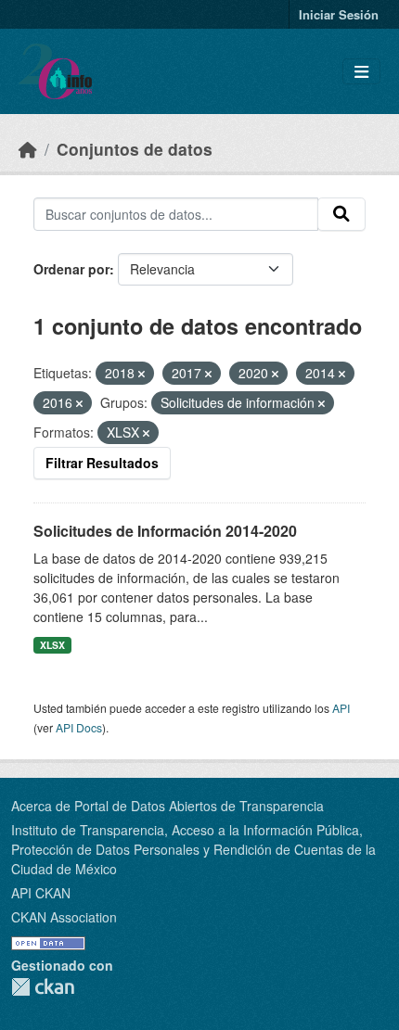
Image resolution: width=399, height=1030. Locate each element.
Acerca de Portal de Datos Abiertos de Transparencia (167, 805)
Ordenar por (71, 269)
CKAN (42, 987)
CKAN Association (64, 917)
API (341, 708)
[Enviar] (341, 214)
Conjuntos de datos (134, 148)
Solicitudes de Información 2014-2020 (165, 530)
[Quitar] (141, 373)
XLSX (52, 645)
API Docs (79, 727)
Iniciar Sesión (339, 14)
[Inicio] (28, 148)
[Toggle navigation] (361, 71)
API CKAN (41, 893)
